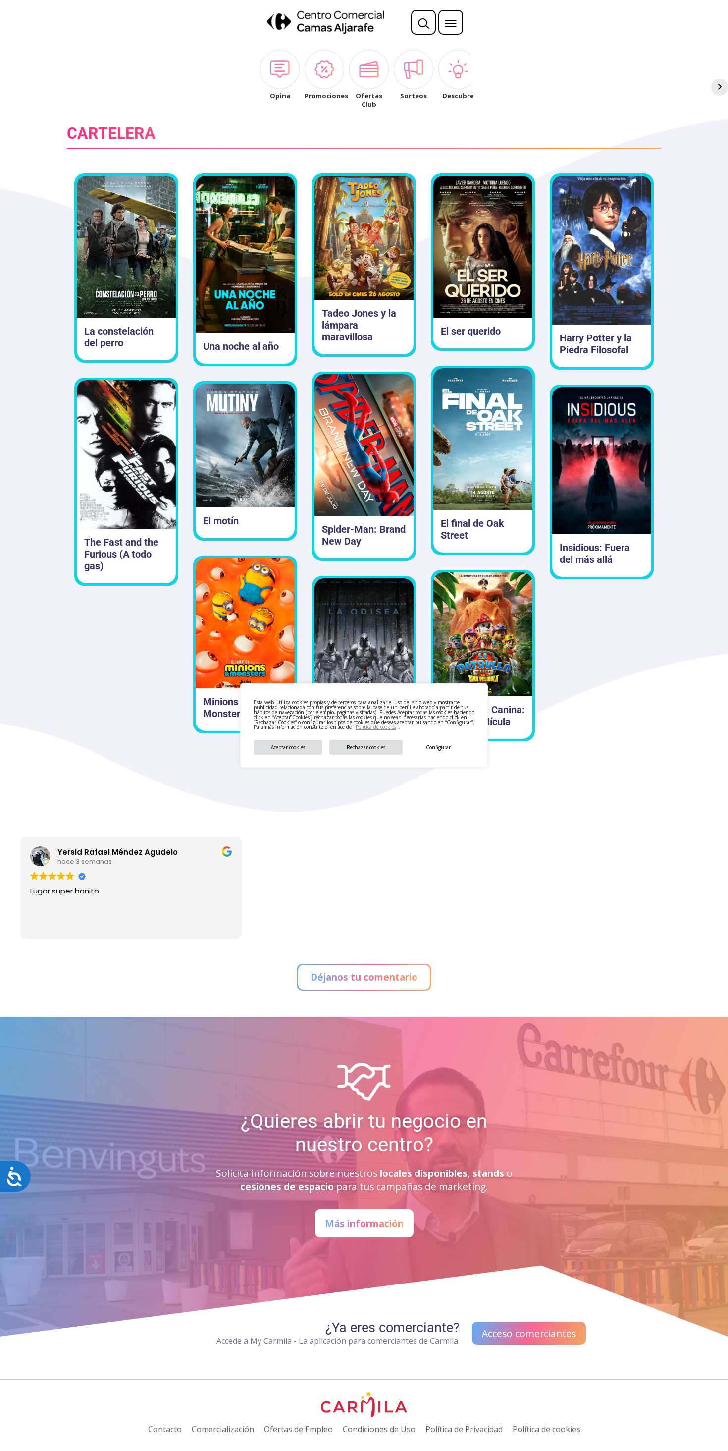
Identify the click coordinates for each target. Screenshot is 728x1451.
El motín (221, 521)
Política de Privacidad (464, 1429)
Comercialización (223, 1429)
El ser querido (471, 331)
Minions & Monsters (225, 708)
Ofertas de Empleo (298, 1429)
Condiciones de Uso (379, 1429)
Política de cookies (376, 727)
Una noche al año (241, 346)
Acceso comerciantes (529, 1333)
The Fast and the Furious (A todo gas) (121, 554)
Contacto (165, 1429)
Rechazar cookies (366, 747)
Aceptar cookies (288, 747)
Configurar (438, 747)
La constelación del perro (119, 337)
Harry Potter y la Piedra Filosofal (596, 344)
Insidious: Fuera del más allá (595, 553)
